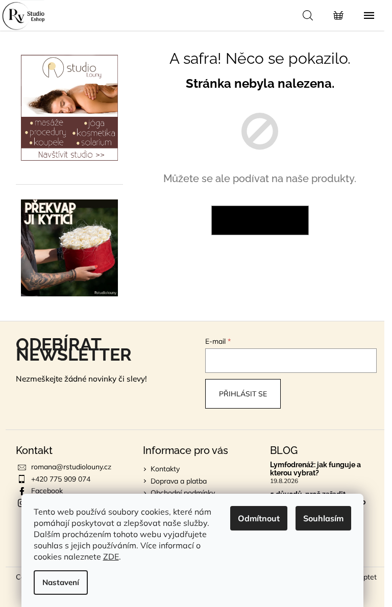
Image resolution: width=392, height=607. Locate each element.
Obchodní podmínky (183, 492)
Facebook (47, 490)
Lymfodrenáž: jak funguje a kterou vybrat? (315, 468)
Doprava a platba (179, 481)
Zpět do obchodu (260, 220)
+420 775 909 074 (60, 479)
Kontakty (165, 468)
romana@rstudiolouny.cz (71, 466)
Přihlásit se (243, 393)
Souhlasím (323, 518)
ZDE (111, 556)
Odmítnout (259, 518)
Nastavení (60, 582)
